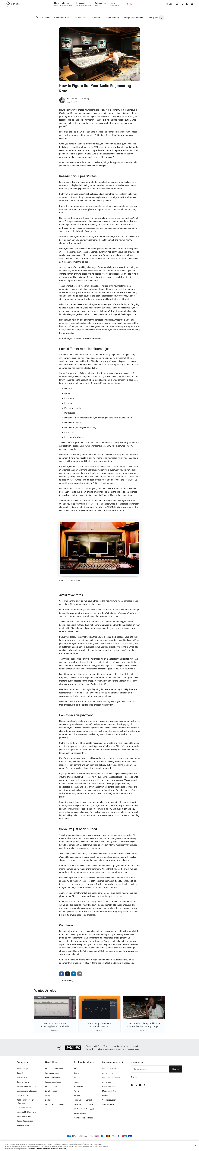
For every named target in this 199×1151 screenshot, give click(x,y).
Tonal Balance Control (83, 1100)
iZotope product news (133, 17)
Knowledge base (52, 1073)
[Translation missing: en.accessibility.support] (181, 4)
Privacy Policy (50, 1149)
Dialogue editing (112, 17)
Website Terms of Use (37, 1149)
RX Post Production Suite (84, 1109)
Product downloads (53, 1082)
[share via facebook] (61, 973)
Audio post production (111, 1077)
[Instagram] (136, 1085)
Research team (23, 1082)
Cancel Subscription (25, 1121)
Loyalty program (52, 1091)
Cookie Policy (62, 1149)
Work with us (22, 1077)
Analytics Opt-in (23, 1125)
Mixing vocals (154, 17)
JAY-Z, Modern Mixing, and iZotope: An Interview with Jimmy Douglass (144, 1025)
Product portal (51, 1086)
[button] (37, 17)
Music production (109, 1091)
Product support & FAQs (54, 1104)
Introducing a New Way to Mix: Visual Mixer (99, 1025)
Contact (20, 1073)
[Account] (186, 4)
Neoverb (77, 1095)
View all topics (108, 1104)
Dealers (48, 1100)
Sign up (175, 1069)
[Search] (176, 4)
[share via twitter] (67, 973)
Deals (47, 1095)
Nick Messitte (72, 99)
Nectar (76, 1082)
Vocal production (109, 1100)
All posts (46, 17)
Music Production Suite (83, 1104)
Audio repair (94, 17)
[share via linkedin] (73, 973)
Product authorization (54, 1068)
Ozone (76, 1073)
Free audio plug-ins (53, 1077)
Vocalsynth (78, 1086)
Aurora (76, 1091)
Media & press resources (26, 1086)
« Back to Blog (66, 980)
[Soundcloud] (144, 1085)
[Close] (195, 1145)
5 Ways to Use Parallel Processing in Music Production (55, 1025)
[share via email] (79, 973)
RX (75, 1068)
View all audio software (83, 1118)
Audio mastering (61, 17)
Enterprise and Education (27, 1091)
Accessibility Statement (26, 1112)
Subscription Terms (24, 1116)
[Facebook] (132, 1085)
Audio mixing (79, 17)
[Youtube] (140, 1085)
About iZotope (22, 1068)
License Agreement (24, 1107)
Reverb (105, 1095)
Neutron (77, 1077)
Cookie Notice (22, 1095)
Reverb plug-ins (80, 1113)
